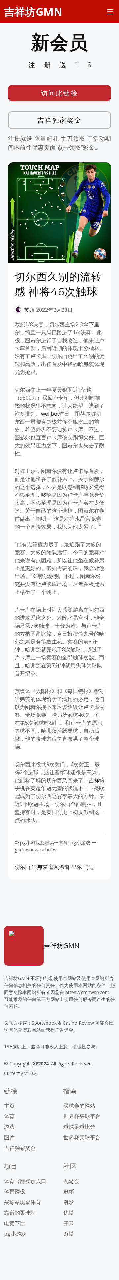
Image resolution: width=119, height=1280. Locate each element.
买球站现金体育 (22, 1202)
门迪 (88, 867)
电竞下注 (14, 1223)
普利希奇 (59, 867)
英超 (29, 309)
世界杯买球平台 (81, 1116)
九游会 (71, 1181)
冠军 (68, 1191)
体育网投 (14, 1191)
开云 (68, 1223)
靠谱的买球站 (20, 1212)
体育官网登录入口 (25, 1181)
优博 (68, 1212)
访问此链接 (59, 93)
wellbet (50, 413)
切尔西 (22, 867)
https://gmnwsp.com (87, 992)
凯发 (68, 1202)
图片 (9, 1137)
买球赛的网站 (79, 1105)
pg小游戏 (15, 1233)
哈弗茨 (40, 867)
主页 (9, 1105)
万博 (68, 1233)
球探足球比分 (79, 1126)
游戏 (9, 1126)
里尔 (76, 867)
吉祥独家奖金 (59, 120)
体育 (9, 1116)
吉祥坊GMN (33, 11)
